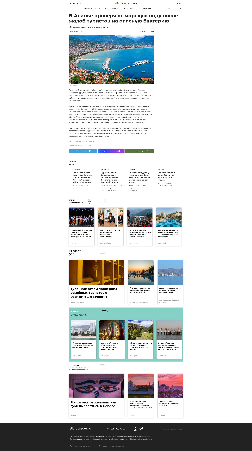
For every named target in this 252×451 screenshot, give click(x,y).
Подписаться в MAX (109, 151)
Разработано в (171, 429)
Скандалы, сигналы (77, 145)
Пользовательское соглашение (111, 446)
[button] (100, 200)
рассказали (110, 117)
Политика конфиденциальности (82, 446)
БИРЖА (106, 9)
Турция (90, 145)
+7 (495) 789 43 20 (116, 429)
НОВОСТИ (88, 9)
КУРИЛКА (116, 9)
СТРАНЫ (98, 9)
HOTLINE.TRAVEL (128, 9)
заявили (130, 133)
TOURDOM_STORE (144, 9)
